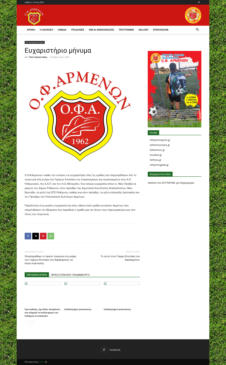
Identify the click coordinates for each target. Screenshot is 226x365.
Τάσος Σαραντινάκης (38, 57)
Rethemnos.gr (157, 149)
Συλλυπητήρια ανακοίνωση (77, 309)
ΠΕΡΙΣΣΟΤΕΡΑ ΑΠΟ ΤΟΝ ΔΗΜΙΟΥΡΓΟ (70, 275)
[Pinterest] (43, 236)
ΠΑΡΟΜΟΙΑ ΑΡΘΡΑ (37, 275)
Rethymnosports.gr (160, 140)
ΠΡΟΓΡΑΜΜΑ (126, 29)
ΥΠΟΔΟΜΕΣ (77, 29)
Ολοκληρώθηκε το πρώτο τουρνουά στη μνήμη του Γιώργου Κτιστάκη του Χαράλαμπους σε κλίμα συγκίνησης (50, 260)
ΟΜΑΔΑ (62, 29)
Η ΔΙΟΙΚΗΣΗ (46, 29)
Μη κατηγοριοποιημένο (35, 42)
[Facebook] (198, 2)
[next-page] (32, 323)
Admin (42, 362)
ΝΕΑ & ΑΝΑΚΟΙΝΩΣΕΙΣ (101, 29)
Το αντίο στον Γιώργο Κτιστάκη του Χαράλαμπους (120, 258)
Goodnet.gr (156, 154)
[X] (35, 236)
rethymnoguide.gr (159, 164)
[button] (197, 30)
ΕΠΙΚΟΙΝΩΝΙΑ (160, 29)
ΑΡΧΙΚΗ (31, 29)
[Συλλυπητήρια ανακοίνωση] (82, 294)
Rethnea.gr (155, 159)
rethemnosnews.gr (160, 144)
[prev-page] (27, 323)
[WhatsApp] (50, 236)
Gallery (143, 29)
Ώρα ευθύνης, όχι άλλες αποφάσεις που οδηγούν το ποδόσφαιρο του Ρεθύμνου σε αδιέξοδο (42, 312)
